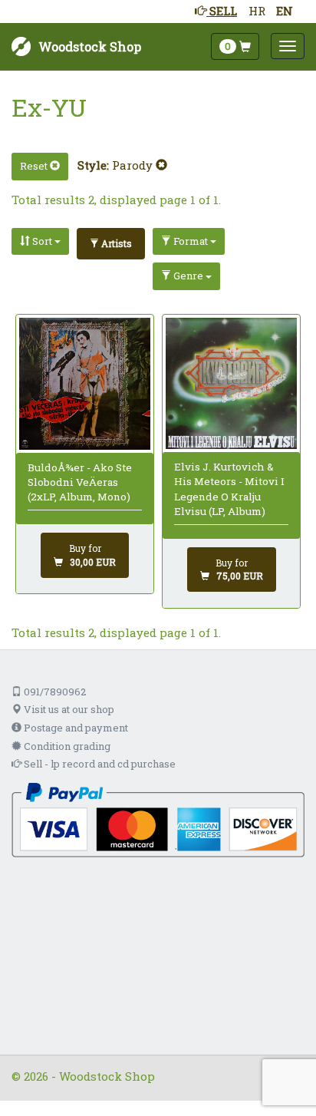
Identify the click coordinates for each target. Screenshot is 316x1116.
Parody (134, 165)
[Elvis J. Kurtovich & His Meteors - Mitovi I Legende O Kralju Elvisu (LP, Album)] (232, 384)
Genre (188, 275)
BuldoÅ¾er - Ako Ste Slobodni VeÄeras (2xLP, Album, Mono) (80, 482)
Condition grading (65, 746)
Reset (35, 166)
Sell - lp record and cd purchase (98, 764)
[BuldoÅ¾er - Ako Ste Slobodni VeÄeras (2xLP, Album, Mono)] (85, 384)
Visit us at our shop (67, 709)
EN (284, 10)
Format (190, 241)
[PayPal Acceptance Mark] (158, 819)
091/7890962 (53, 691)
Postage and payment (74, 728)
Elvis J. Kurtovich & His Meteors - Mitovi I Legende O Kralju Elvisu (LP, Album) (229, 489)
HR (257, 10)
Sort (42, 241)
